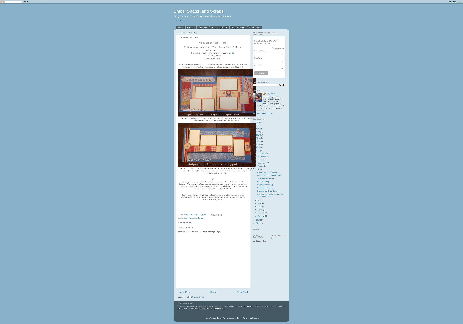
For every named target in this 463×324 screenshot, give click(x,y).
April (260, 206)
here (232, 53)
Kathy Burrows (271, 94)
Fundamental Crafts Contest (268, 191)
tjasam (239, 318)
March (260, 210)
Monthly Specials (238, 27)
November (262, 157)
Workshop (199, 218)
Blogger (255, 318)
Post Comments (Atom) (197, 297)
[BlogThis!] (214, 215)
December (262, 153)
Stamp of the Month (219, 27)
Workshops (203, 27)
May (260, 203)
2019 (258, 135)
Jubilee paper (189, 218)
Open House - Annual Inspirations (270, 175)
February (261, 213)
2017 (258, 141)
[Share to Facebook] (219, 215)
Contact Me (178, 20)
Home (180, 27)
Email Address (268, 51)
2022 (258, 125)
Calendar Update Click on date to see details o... (270, 195)
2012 (258, 223)
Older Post (242, 292)
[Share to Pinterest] (221, 215)
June (260, 200)
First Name (268, 58)
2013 (258, 220)
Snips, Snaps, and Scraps (199, 11)
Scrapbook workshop (265, 185)
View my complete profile (262, 113)
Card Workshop (263, 182)
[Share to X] (217, 215)
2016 (258, 144)
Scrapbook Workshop (265, 178)
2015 (258, 148)
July (259, 169)
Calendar (190, 27)
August (261, 166)
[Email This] (212, 215)
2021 (258, 129)
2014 (258, 151)
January (261, 216)
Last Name (268, 65)
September (262, 163)
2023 (258, 122)
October (261, 160)
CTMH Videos (254, 27)
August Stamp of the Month (267, 172)
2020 (258, 132)
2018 (258, 138)
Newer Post (184, 292)
